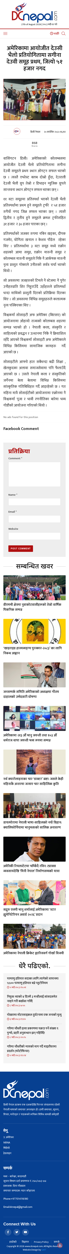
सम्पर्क (57, 1242)
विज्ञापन (25, 1242)
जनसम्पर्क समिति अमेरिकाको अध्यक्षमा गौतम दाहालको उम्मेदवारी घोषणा (31, 694)
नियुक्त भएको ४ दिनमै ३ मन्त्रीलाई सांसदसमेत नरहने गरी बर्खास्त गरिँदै (32, 999)
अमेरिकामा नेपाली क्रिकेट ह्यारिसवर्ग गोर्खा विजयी (33, 953)
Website (13, 529)
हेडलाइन (7, 1153)
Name (12, 495)
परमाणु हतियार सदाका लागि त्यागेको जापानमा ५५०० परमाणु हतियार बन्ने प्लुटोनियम (32, 981)
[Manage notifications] (60, 1245)
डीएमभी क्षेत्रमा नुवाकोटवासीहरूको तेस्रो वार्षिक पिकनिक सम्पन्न (32, 607)
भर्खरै (56, 33)
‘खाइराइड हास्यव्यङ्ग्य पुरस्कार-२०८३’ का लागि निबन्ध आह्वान (32, 650)
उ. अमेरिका (8, 1137)
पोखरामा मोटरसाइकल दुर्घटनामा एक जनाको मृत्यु (34, 1014)
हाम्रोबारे (13, 1242)
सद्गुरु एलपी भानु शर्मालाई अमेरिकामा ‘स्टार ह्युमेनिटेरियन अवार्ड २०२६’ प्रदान (29, 912)
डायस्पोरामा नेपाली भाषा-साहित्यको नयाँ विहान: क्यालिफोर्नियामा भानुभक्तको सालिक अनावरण (32, 825)
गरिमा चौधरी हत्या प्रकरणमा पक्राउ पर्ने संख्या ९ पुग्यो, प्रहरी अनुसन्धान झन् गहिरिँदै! (32, 1031)
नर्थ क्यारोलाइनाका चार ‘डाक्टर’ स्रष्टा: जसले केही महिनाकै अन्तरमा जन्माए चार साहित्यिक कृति (33, 781)
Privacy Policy (41, 1242)
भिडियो (6, 1148)
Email (12, 512)
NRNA (6, 1143)
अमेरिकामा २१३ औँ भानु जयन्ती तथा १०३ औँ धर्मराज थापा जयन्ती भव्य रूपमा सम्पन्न (30, 738)
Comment (15, 458)
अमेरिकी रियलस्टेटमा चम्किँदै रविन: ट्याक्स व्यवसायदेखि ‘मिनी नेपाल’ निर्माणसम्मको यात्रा (31, 868)
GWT (43, 1250)
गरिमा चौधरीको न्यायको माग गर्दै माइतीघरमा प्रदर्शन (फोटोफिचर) (31, 1049)
